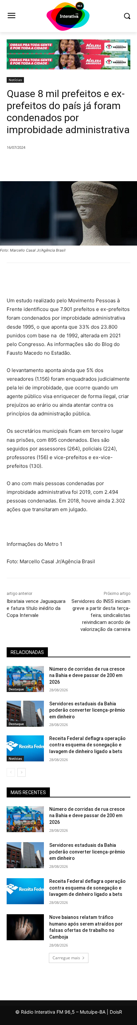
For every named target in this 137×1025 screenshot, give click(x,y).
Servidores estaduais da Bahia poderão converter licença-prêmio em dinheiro (87, 710)
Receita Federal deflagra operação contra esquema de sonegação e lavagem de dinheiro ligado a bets (87, 745)
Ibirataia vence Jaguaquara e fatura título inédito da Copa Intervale (36, 608)
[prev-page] (11, 772)
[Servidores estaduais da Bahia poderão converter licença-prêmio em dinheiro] (25, 714)
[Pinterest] (64, 164)
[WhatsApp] (80, 164)
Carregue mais (66, 958)
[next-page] (21, 772)
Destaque (16, 689)
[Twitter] (49, 164)
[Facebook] (34, 164)
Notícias (15, 79)
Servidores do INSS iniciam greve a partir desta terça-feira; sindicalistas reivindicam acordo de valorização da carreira (100, 615)
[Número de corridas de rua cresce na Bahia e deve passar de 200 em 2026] (25, 679)
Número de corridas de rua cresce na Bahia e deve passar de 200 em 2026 (87, 675)
